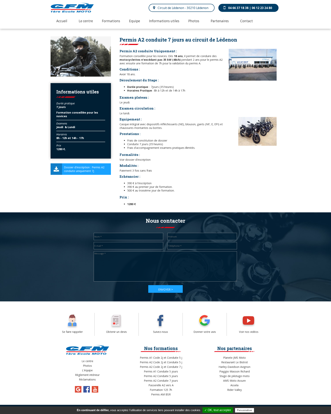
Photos (193, 21)
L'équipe (87, 370)
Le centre (86, 21)
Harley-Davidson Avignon (234, 367)
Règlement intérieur (87, 375)
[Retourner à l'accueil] (72, 11)
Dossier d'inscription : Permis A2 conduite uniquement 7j (84, 169)
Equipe (134, 21)
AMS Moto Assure (234, 380)
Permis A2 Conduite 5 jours (161, 376)
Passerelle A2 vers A (161, 385)
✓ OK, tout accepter (217, 410)
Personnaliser (244, 410)
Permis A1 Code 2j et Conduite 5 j (161, 357)
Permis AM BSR (161, 394)
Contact (246, 21)
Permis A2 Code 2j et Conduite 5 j (161, 362)
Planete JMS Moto (234, 357)
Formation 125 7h (161, 390)
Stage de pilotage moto (235, 376)
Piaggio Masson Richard (234, 371)
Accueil (61, 21)
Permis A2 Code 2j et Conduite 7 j (161, 367)
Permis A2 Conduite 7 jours (161, 380)
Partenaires (220, 21)
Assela (234, 385)
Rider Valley (234, 390)
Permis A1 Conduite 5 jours (161, 371)
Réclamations (87, 379)
